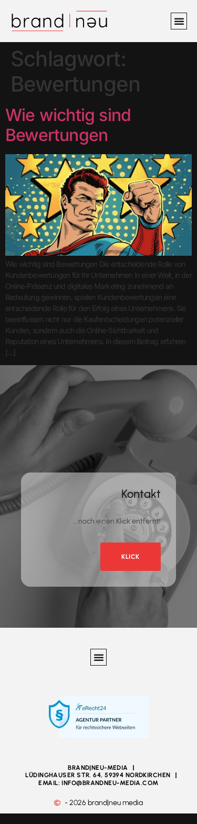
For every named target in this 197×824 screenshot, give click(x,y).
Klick (130, 556)
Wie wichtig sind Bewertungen (68, 125)
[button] (179, 21)
